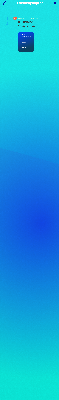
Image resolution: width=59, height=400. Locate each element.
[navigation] (52, 3)
